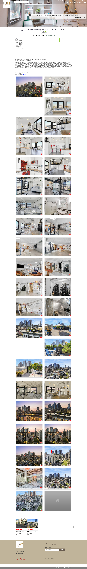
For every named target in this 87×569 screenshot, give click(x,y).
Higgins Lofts (48, 33)
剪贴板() (84, 2)
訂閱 (62, 549)
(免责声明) (24, 74)
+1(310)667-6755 (75, 0)
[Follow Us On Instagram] (82, 0)
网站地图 (52, 558)
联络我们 (80, 2)
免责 (48, 558)
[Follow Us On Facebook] (46, 544)
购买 (70, 2)
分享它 (60, 0)
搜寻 (67, 2)
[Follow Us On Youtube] (55, 544)
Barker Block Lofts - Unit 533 (30, 532)
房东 (75, 2)
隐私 (45, 558)
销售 (72, 2)
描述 (62, 567)
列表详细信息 (58, 567)
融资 (77, 2)
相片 (65, 567)
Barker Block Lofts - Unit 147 (18, 532)
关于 (65, 2)
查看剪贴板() (69, 567)
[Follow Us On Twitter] (80, 0)
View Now (24, 531)
